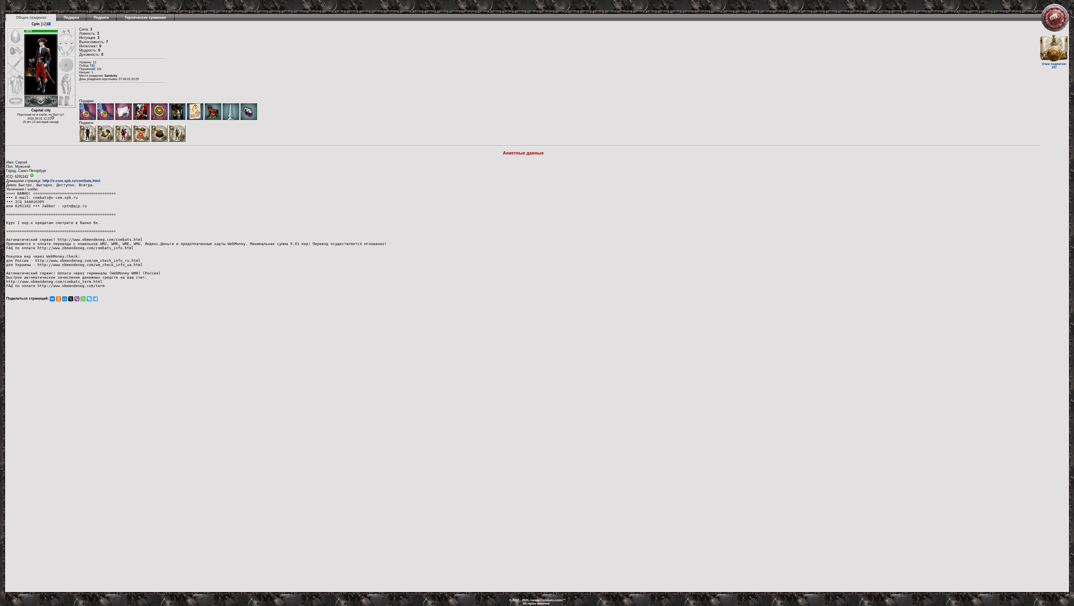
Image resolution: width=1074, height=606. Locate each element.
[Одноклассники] (58, 298)
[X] (70, 298)
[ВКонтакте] (52, 298)
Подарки (71, 17)
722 (92, 65)
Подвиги (101, 17)
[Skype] (89, 298)
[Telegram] (95, 298)
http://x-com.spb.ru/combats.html (71, 181)
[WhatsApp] (83, 298)
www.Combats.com (546, 600)
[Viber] (76, 298)
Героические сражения (145, 17)
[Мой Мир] (64, 298)
